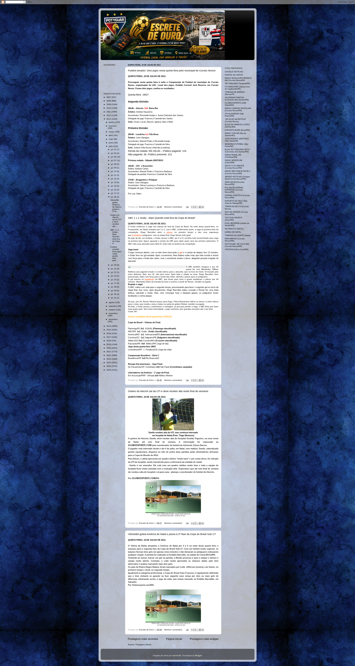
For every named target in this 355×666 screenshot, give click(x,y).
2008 (108, 101)
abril (111, 135)
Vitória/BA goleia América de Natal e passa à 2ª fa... (115, 205)
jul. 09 (114, 168)
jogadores (149, 279)
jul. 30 (114, 294)
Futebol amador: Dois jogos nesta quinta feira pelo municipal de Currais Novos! (172, 70)
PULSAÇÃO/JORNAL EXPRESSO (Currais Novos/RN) (234, 190)
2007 (108, 97)
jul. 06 (114, 157)
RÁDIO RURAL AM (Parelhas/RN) (233, 156)
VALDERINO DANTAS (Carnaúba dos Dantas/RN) (237, 98)
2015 (108, 330)
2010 (108, 108)
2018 (108, 341)
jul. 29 (114, 291)
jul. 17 (114, 193)
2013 (108, 119)
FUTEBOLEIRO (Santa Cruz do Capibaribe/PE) (237, 88)
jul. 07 (114, 160)
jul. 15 (114, 190)
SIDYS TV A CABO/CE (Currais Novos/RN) (234, 167)
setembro (113, 306)
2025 (108, 366)
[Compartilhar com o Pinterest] (202, 207)
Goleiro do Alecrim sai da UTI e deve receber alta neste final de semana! (168, 391)
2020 (108, 348)
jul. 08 (114, 164)
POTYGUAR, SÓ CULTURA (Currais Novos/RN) (237, 245)
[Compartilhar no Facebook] (200, 207)
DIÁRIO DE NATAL (233, 232)
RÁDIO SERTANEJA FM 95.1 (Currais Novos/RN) (237, 172)
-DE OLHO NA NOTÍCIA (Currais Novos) (235, 120)
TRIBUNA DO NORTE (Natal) (237, 235)
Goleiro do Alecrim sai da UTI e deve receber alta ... (115, 220)
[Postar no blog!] (194, 207)
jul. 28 (114, 287)
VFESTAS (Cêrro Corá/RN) (236, 249)
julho (111, 146)
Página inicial (174, 638)
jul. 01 (114, 149)
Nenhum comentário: (173, 207)
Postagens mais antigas (204, 638)
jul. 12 (114, 179)
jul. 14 (114, 186)
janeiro (112, 122)
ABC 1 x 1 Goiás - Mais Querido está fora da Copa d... (115, 236)
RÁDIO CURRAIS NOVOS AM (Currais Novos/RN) (238, 109)
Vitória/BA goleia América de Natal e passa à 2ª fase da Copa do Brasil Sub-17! (172, 534)
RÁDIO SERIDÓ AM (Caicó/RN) (233, 161)
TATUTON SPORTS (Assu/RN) (233, 219)
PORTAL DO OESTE (234, 75)
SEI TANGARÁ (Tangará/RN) (237, 83)
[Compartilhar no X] (197, 207)
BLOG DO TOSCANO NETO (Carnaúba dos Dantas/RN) (237, 150)
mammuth (176, 655)
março (112, 132)
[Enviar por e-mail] (192, 207)
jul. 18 (114, 197)
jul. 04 (114, 153)
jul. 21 (114, 269)
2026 (108, 370)
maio (111, 139)
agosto (112, 302)
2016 (108, 333)
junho (111, 143)
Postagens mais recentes (143, 638)
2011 (108, 112)
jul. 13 (114, 182)
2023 (108, 359)
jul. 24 (114, 280)
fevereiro (112, 126)
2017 (108, 337)
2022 (108, 355)
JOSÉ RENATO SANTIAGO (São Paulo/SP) (237, 140)
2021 (108, 352)
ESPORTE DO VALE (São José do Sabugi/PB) (236, 202)
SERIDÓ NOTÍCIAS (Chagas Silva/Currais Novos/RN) (237, 178)
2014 (108, 326)
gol (180, 252)
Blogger (198, 655)
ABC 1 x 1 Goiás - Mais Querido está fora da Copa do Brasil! (161, 218)
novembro (113, 313)
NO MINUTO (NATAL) (234, 229)
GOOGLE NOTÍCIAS (234, 72)
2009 (108, 104)
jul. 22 (114, 272)
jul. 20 (114, 265)
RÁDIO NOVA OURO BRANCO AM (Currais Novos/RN (238, 79)
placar (170, 232)
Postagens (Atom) (143, 645)
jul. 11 (114, 175)
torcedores (137, 235)
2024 (108, 363)
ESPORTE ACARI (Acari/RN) (237, 130)
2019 (108, 344)
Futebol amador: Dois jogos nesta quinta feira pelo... (115, 253)
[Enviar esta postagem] (187, 207)
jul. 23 (114, 276)
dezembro (113, 319)
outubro (112, 310)
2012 (108, 115)
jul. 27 (114, 283)
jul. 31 (114, 298)
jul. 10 (114, 171)
